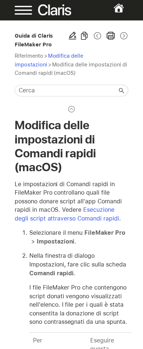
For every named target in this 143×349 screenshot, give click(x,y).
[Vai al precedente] (97, 35)
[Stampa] (110, 35)
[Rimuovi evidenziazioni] (72, 35)
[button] (121, 90)
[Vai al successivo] (123, 35)
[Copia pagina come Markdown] (84, 35)
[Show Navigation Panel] (20, 10)
